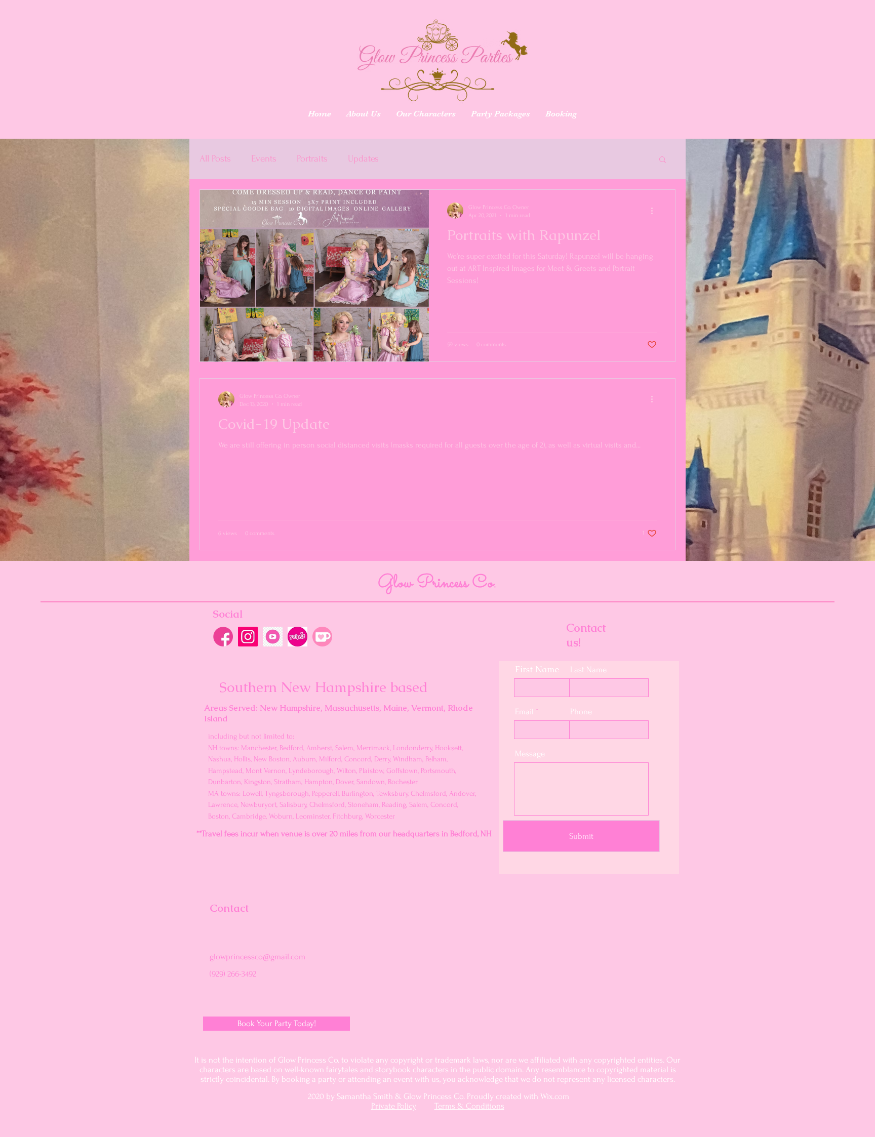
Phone (581, 711)
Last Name (588, 669)
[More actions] (655, 211)
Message (530, 753)
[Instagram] (248, 636)
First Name (537, 669)
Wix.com (554, 1096)
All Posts (215, 158)
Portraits (312, 158)
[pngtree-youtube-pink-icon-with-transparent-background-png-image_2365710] (273, 636)
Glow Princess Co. (437, 583)
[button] (662, 160)
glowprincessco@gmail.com (257, 956)
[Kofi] (322, 636)
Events (263, 158)
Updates (363, 158)
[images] (297, 636)
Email (524, 711)
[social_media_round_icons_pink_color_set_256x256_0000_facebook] (223, 636)
